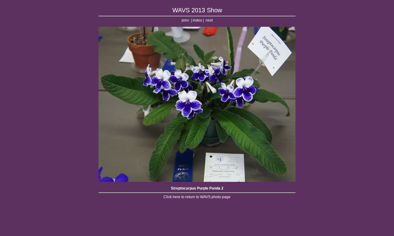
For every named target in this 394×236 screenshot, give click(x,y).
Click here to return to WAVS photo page (197, 197)
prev (185, 20)
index (197, 20)
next (209, 20)
